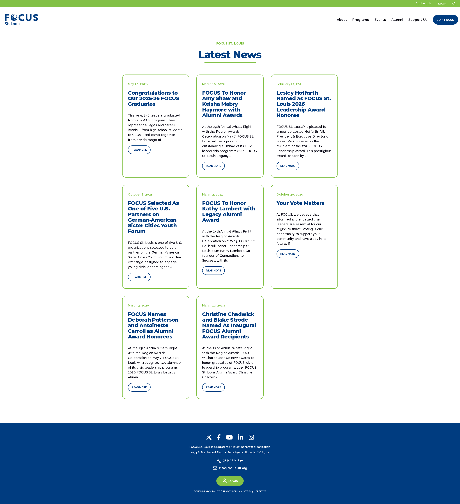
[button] (454, 3)
